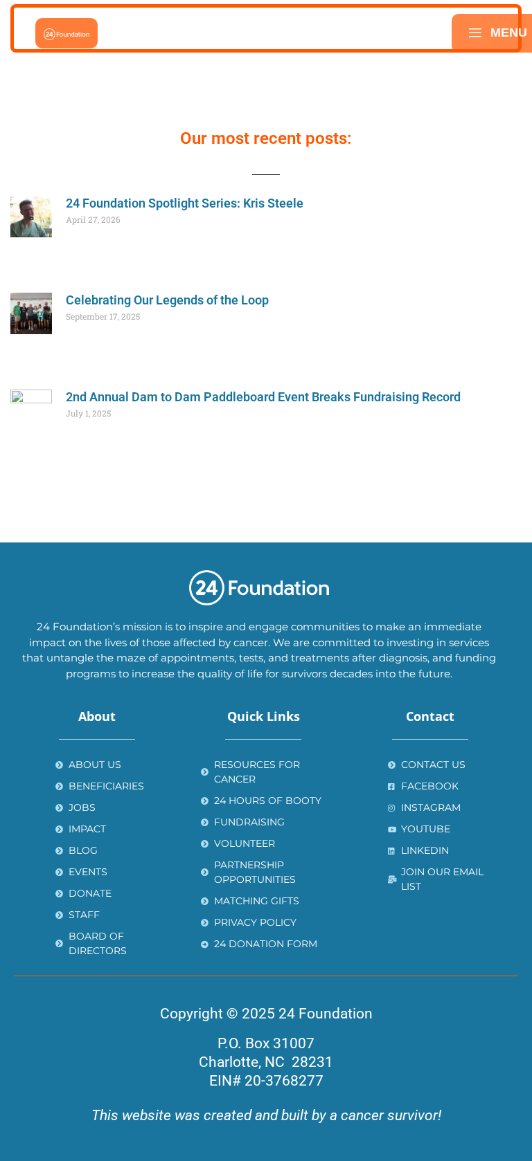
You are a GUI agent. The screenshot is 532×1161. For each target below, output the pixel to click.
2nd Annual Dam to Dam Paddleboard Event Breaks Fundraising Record (263, 397)
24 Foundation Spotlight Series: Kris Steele (184, 203)
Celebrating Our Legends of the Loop (167, 300)
